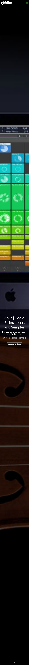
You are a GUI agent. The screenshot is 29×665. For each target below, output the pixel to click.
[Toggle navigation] (27, 3)
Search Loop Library (14, 344)
